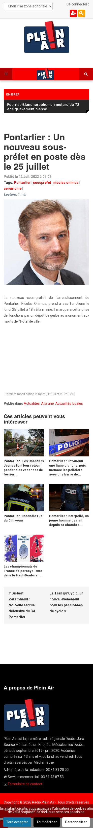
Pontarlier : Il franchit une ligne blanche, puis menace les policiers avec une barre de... (67, 467)
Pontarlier (22, 183)
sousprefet (42, 183)
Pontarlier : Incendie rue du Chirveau (23, 518)
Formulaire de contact (25, 784)
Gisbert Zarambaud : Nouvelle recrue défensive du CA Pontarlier (22, 605)
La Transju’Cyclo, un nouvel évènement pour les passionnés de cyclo (66, 602)
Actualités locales (69, 403)
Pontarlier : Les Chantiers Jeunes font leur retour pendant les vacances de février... (24, 467)
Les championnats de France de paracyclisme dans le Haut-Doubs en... (23, 571)
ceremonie (13, 188)
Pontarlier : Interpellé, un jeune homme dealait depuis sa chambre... (69, 520)
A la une (47, 403)
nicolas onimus (66, 183)
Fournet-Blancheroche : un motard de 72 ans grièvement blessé (43, 106)
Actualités (32, 403)
